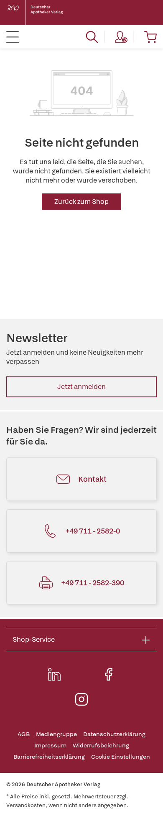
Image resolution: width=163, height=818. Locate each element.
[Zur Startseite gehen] (42, 12)
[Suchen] (91, 36)
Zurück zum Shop (81, 201)
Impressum (50, 745)
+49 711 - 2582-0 (92, 531)
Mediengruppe (56, 734)
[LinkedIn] (54, 674)
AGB (24, 734)
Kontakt (92, 479)
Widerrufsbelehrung (101, 745)
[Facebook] (108, 674)
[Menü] (12, 36)
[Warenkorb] (150, 36)
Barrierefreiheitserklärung (49, 756)
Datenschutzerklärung (114, 734)
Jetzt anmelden (81, 386)
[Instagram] (81, 699)
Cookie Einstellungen (120, 756)
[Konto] (121, 36)
